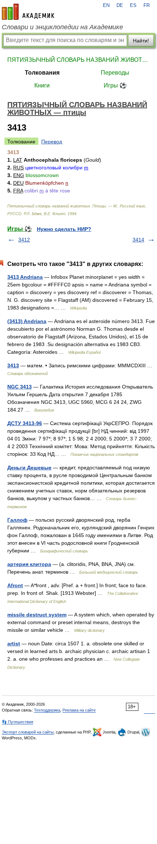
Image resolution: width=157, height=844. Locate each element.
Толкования (42, 73)
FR (146, 5)
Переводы (115, 73)
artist (13, 643)
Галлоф (17, 520)
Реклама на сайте (79, 710)
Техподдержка (47, 710)
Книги (42, 85)
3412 (24, 240)
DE (119, 5)
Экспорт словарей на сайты (28, 732)
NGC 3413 (19, 387)
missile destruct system (36, 615)
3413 (13, 365)
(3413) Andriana (26, 321)
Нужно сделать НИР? (64, 229)
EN (106, 5)
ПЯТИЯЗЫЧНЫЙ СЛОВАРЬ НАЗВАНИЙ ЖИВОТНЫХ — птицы (78, 60)
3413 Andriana (25, 277)
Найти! (141, 41)
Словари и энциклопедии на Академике (62, 27)
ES (133, 5)
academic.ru (28, 12)
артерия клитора (29, 564)
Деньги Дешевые (29, 467)
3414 (138, 240)
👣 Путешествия (17, 722)
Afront (15, 585)
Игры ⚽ (115, 85)
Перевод (51, 142)
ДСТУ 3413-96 (24, 423)
